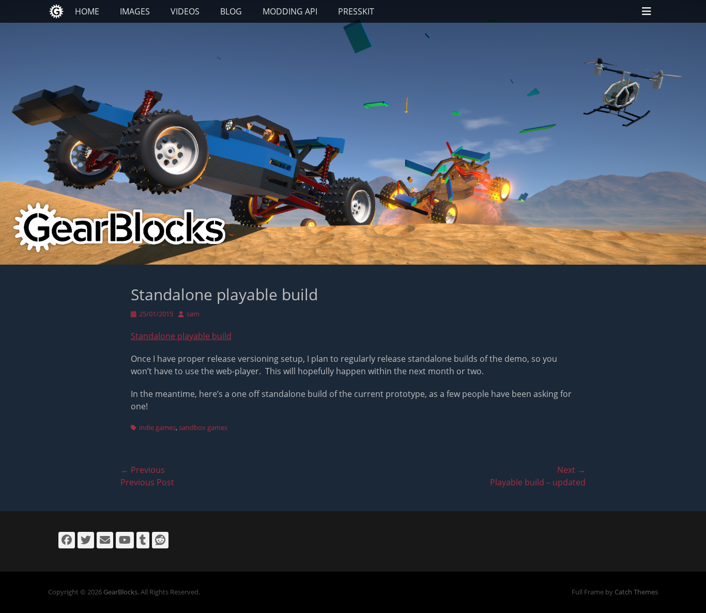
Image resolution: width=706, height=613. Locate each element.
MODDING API (290, 11)
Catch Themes (636, 591)
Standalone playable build (181, 336)
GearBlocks (120, 591)
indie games (157, 427)
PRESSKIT (356, 11)
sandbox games (203, 427)
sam (193, 313)
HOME (87, 11)
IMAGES (135, 11)
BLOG (231, 11)
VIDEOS (185, 11)
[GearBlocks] (56, 11)
